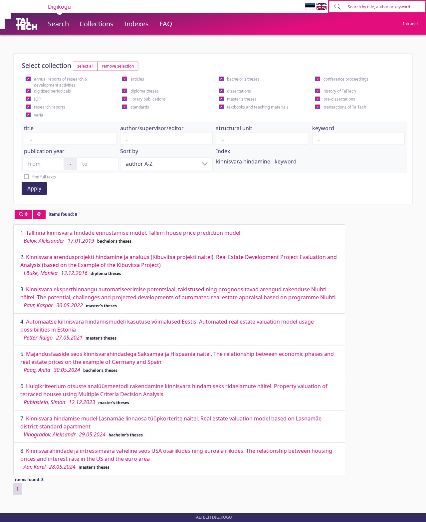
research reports (49, 107)
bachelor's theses (243, 79)
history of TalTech (339, 91)
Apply (34, 188)
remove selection (118, 66)
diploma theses (144, 91)
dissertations (239, 91)
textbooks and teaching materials (258, 107)
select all (85, 66)
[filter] (23, 214)
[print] (39, 214)
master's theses (242, 99)
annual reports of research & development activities (61, 82)
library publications (148, 99)
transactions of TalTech (344, 107)
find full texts (44, 177)
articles (137, 79)
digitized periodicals (52, 91)
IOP (37, 99)
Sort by (129, 151)
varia (38, 115)
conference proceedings (345, 79)
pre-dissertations (339, 99)
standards (139, 107)
